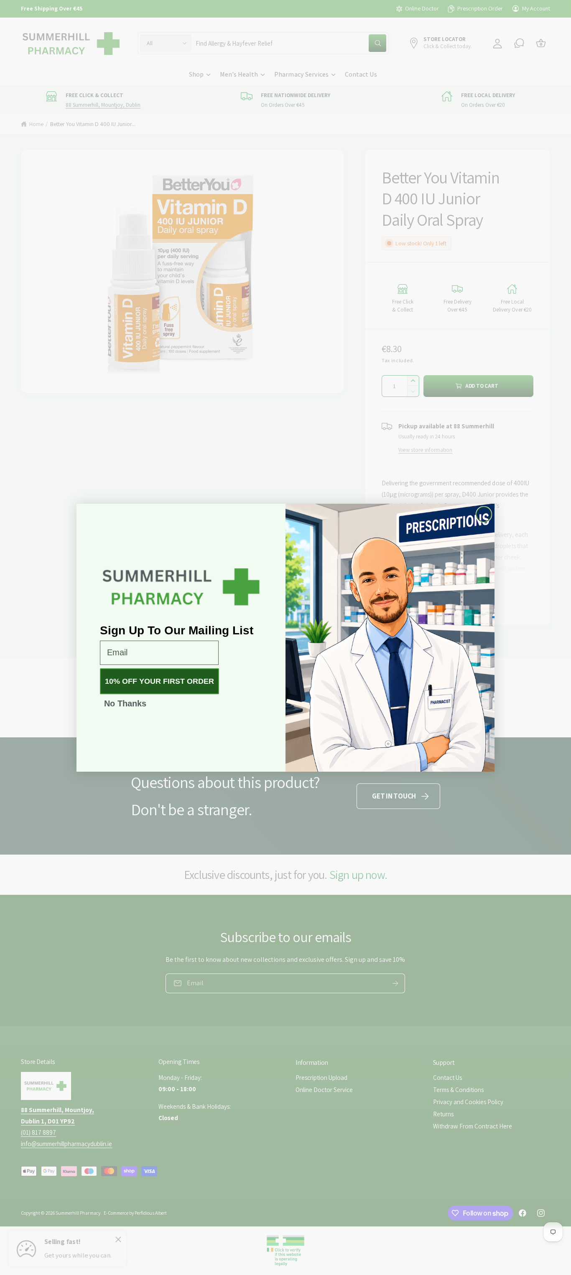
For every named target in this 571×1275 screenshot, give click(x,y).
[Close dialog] (484, 514)
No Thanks (125, 703)
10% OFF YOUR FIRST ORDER (159, 681)
